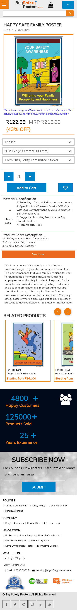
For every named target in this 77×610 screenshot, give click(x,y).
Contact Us (33, 523)
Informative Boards (47, 545)
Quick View (16, 357)
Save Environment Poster (19, 545)
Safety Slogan (27, 535)
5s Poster (10, 535)
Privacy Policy (37, 505)
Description (38, 254)
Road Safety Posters (49, 535)
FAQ (45, 523)
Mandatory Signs (40, 540)
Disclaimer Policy (58, 505)
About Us (19, 523)
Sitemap (55, 523)
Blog (7, 523)
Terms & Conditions (16, 505)
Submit (38, 487)
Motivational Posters (16, 540)
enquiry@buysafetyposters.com (53, 570)
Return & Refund (14, 510)
